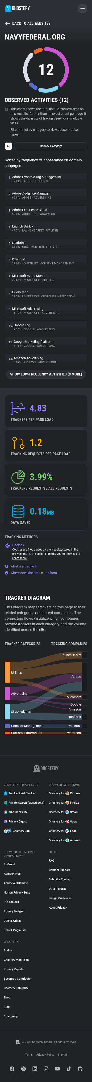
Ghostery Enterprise (16, 988)
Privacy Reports (14, 969)
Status (8, 950)
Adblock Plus (12, 873)
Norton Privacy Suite (17, 892)
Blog (7, 1007)
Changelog (11, 1016)
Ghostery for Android (64, 840)
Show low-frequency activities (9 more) (46, 374)
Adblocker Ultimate (16, 883)
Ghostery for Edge (62, 831)
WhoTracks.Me (18, 812)
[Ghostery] (17, 8)
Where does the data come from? (34, 573)
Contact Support (59, 870)
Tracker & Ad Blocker (21, 793)
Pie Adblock (11, 902)
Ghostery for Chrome (64, 793)
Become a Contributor (18, 978)
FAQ (51, 860)
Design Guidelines (60, 898)
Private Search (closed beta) (25, 802)
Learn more (19, 558)
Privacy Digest (17, 821)
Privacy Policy (45, 1054)
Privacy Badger (13, 911)
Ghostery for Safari (63, 812)
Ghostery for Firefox (64, 802)
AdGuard (9, 864)
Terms (29, 1054)
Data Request (57, 888)
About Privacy (58, 907)
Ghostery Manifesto (16, 960)
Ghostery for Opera (63, 821)
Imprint (62, 1054)
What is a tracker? (23, 566)
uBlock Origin (12, 920)
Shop (7, 997)
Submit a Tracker (59, 879)
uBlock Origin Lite (15, 930)
